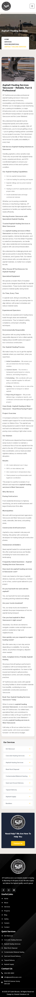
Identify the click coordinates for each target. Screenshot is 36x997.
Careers (6, 923)
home (6, 39)
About (6, 903)
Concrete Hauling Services (15, 756)
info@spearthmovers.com (13, 977)
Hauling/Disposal (11, 44)
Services (7, 907)
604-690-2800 (9, 973)
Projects (7, 911)
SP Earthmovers (8, 95)
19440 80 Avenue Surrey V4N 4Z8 (12, 982)
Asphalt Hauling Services (15, 47)
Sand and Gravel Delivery (15, 783)
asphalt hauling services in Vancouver (15, 98)
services (8, 42)
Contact (6, 927)
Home (6, 898)
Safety (6, 919)
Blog (5, 915)
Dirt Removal (10, 749)
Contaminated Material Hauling (16, 776)
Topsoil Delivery (11, 790)
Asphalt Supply (11, 796)
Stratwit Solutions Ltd (21, 994)
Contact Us (18, 843)
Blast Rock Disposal (12, 769)
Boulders (9, 803)
